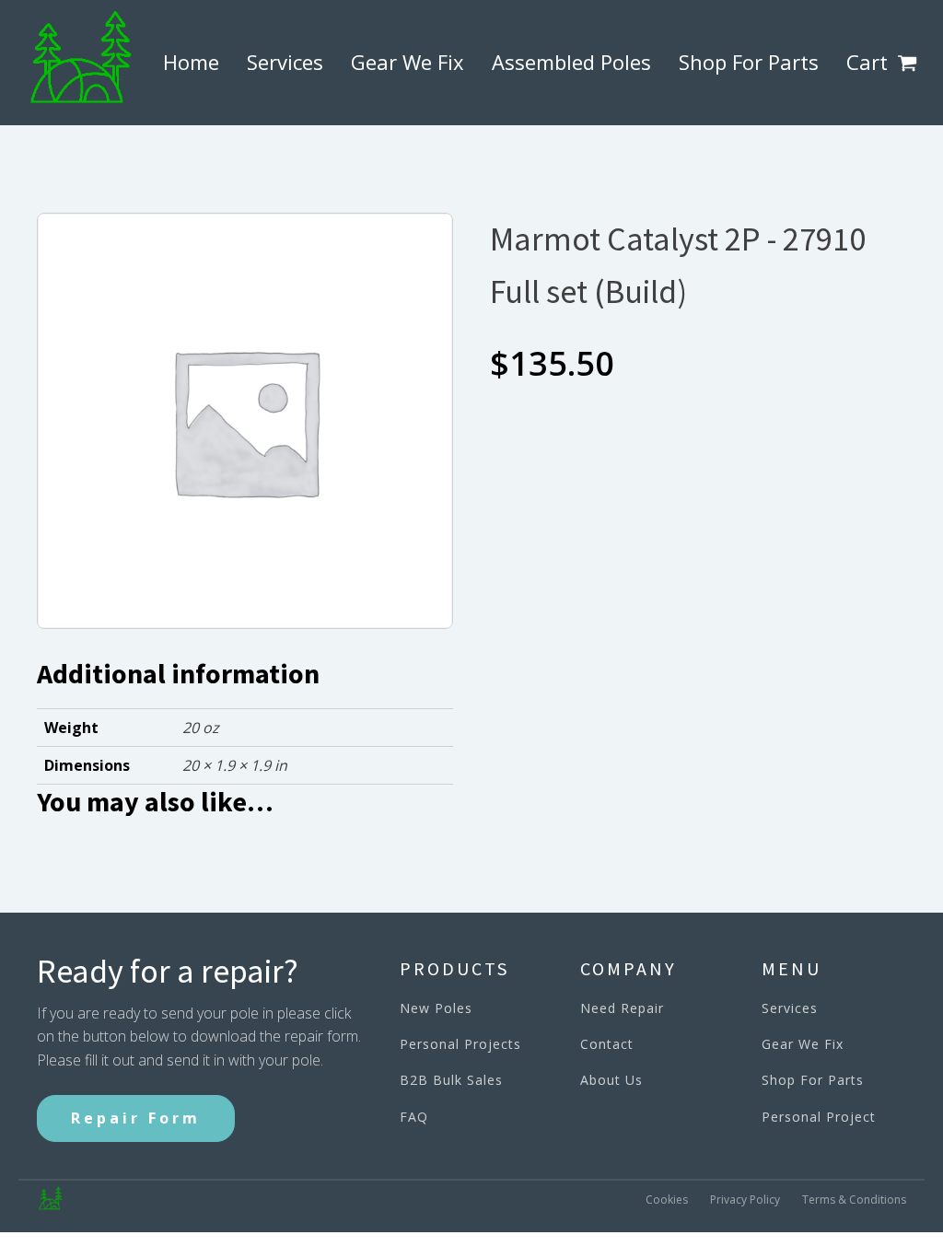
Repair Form (136, 1118)
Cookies (667, 1199)
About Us (611, 1080)
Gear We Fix (407, 62)
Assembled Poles (571, 62)
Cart (867, 62)
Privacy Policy (745, 1199)
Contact (607, 1044)
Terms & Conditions (854, 1199)
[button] (911, 62)
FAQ (414, 1117)
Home (191, 62)
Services (285, 62)
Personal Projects (460, 1044)
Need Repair (622, 1008)
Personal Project (819, 1117)
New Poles (436, 1008)
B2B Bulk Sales (451, 1080)
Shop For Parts (749, 62)
